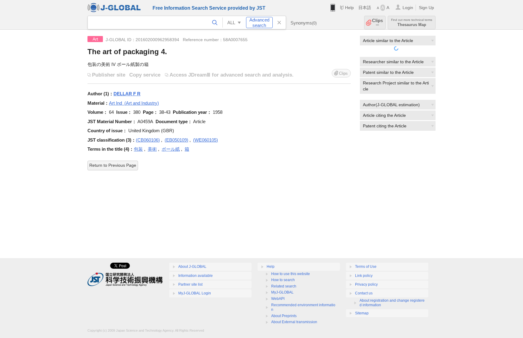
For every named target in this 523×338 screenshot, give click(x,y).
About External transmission (294, 322)
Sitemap (362, 313)
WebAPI (278, 299)
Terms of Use (366, 266)
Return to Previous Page (112, 165)
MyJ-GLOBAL (282, 292)
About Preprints (284, 316)
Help (349, 7)
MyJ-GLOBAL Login (194, 293)
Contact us (364, 293)
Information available (195, 276)
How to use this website (290, 274)
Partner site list (190, 284)
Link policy (364, 276)
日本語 (364, 7)
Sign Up (426, 7)
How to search (283, 280)
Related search (283, 286)
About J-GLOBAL (192, 266)
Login (408, 7)
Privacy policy (366, 284)
